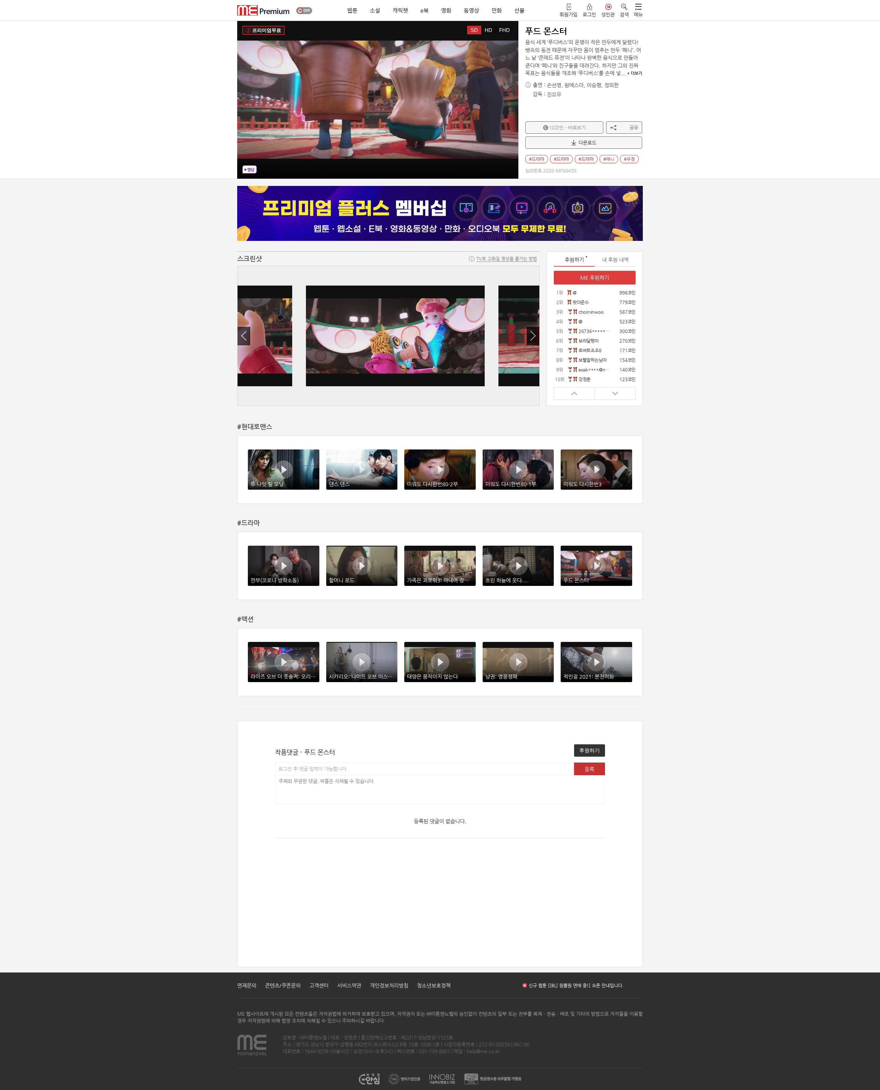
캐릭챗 (400, 10)
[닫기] (632, 195)
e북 (424, 10)
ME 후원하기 (594, 277)
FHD (504, 30)
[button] (244, 336)
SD (474, 30)
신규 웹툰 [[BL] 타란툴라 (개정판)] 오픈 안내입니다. (578, 985)
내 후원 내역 (615, 260)
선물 (519, 10)
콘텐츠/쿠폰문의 (283, 985)
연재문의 (246, 985)
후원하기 (589, 750)
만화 (497, 10)
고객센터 (319, 985)
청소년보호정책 (434, 985)
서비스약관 (349, 985)
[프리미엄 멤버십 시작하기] (440, 213)
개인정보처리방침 (389, 985)
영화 (446, 10)
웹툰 (352, 10)
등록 (589, 769)
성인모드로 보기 (304, 10)
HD (488, 30)
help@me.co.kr (483, 1051)
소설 (375, 10)
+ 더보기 (634, 73)
